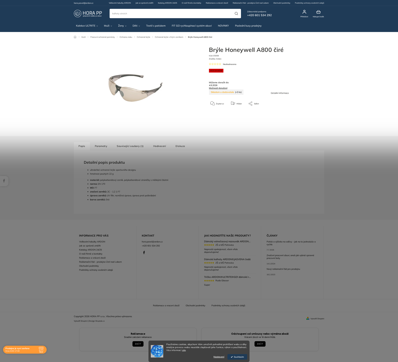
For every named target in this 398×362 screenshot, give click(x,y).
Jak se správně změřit (144, 3)
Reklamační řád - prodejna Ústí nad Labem (251, 3)
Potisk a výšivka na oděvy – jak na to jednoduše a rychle (291, 243)
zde (184, 350)
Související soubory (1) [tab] (130, 146)
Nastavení (218, 356)
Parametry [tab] (101, 146)
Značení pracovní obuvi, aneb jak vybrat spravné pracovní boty (290, 257)
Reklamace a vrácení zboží (217, 3)
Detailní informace (280, 93)
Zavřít (306, 113)
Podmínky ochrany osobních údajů (309, 3)
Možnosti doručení (218, 88)
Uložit (216, 113)
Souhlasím (239, 356)
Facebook (144, 252)
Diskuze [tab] (180, 146)
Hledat (236, 13)
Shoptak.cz (100, 321)
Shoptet (84, 321)
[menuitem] (87, 25)
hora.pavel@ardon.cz (152, 241)
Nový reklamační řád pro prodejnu (283, 269)
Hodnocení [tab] (159, 146)
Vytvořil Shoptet (317, 318)
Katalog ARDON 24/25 (167, 3)
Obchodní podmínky (281, 3)
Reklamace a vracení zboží (166, 305)
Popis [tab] (82, 146)
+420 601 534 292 (151, 245)
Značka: (215, 59)
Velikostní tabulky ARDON (120, 3)
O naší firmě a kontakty (191, 3)
